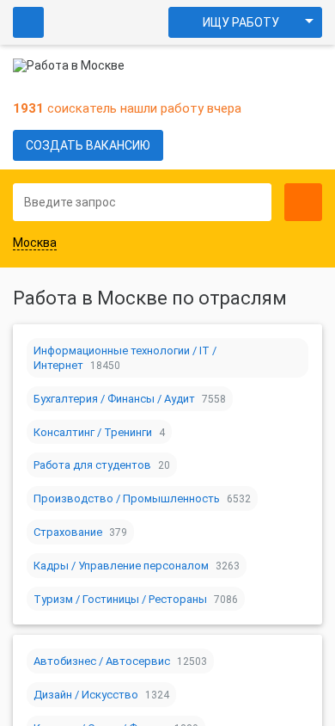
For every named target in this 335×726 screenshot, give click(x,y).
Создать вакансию (88, 145)
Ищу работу (241, 22)
